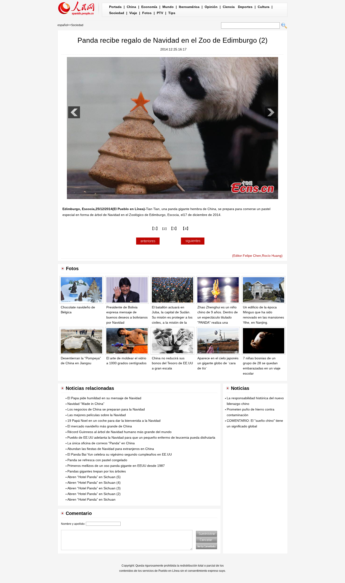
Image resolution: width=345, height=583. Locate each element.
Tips (171, 13)
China (131, 7)
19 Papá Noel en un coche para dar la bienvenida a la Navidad (114, 420)
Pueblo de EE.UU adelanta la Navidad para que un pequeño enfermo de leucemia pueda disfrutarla (141, 437)
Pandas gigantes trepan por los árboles (96, 471)
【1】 (155, 228)
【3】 (174, 228)
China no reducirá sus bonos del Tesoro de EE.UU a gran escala (172, 363)
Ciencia (229, 7)
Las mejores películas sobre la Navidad (96, 415)
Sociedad (116, 13)
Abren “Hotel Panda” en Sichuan (91, 499)
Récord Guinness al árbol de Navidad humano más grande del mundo (119, 432)
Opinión (211, 7)
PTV (160, 13)
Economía (149, 7)
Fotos (147, 13)
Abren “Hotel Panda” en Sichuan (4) (94, 482)
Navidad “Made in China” (85, 404)
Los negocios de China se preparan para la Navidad (106, 409)
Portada (115, 7)
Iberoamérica (189, 7)
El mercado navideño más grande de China (99, 426)
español (63, 25)
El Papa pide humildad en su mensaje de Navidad (104, 398)
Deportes (245, 7)
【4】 (185, 228)
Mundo (168, 7)
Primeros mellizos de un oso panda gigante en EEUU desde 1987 (116, 466)
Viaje (133, 13)
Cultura (263, 7)
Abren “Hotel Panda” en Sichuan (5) (94, 477)
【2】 (164, 228)
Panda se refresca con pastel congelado (97, 460)
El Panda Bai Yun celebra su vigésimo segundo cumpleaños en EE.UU (119, 454)
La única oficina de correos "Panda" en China (101, 443)
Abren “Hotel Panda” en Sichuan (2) (94, 494)
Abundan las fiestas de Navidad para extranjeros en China (110, 449)
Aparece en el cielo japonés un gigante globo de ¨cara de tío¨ (217, 363)
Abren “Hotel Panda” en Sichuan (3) (94, 488)
